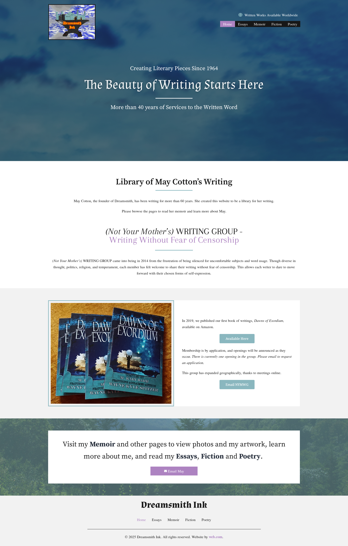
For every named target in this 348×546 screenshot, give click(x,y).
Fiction (276, 24)
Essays (243, 24)
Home (227, 24)
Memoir (259, 24)
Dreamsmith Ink (174, 505)
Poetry (292, 24)
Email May (176, 471)
